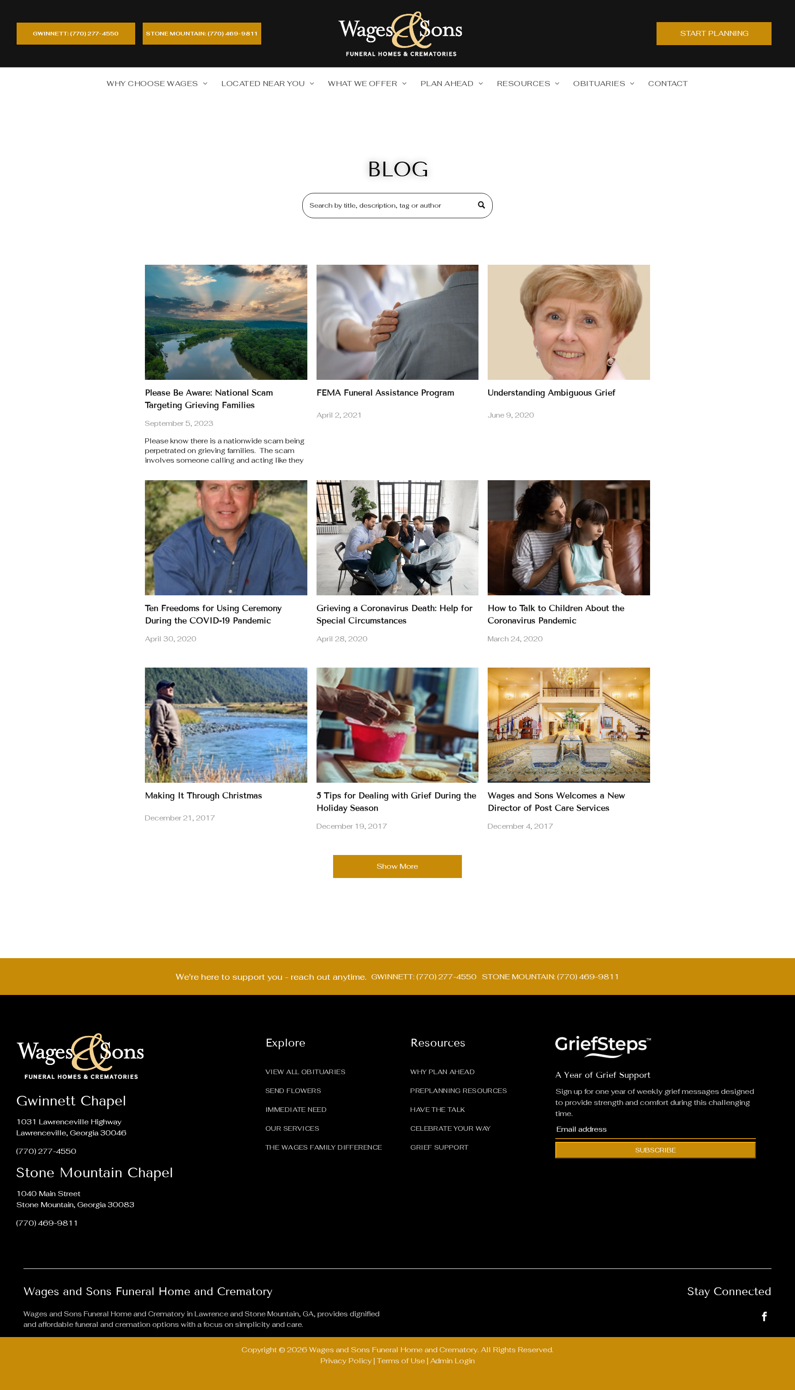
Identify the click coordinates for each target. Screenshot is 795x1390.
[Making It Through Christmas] (226, 725)
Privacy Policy (346, 1361)
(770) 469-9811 (47, 1223)
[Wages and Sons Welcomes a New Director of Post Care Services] (569, 725)
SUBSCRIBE (655, 1150)
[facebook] (764, 1317)
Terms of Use (401, 1361)
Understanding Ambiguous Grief (552, 393)
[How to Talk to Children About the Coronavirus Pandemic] (569, 537)
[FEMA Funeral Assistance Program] (398, 322)
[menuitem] (157, 84)
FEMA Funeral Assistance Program (385, 393)
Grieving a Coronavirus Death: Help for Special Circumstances (394, 614)
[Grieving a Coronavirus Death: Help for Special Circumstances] (398, 537)
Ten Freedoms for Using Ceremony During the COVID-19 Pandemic (213, 614)
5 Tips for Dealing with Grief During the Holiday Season (396, 802)
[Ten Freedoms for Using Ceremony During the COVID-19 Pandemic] (226, 537)
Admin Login (452, 1361)
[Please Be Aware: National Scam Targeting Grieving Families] (226, 322)
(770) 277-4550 (46, 1151)
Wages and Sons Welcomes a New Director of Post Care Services (556, 802)
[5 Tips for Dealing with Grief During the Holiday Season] (398, 725)
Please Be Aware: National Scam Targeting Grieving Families (209, 399)
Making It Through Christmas (203, 796)
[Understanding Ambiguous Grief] (569, 322)
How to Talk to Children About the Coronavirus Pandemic (556, 614)
